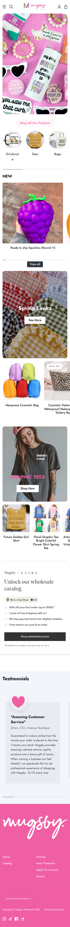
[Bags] (58, 145)
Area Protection (45, 863)
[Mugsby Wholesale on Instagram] (4, 919)
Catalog (7, 863)
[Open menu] (3, 7)
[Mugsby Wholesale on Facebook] (16, 919)
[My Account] (58, 6)
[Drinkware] (12, 148)
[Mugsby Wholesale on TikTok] (10, 919)
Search (40, 876)
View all (35, 264)
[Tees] (35, 145)
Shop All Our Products (35, 123)
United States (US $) (17, 898)
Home (6, 857)
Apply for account (47, 870)
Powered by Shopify (54, 909)
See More (35, 320)
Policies (41, 857)
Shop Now (28, 488)
